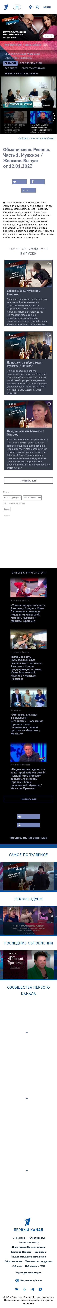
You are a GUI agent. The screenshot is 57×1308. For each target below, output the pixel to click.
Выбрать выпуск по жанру (21, 73)
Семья (7, 509)
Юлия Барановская (32, 497)
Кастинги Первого (21, 1251)
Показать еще (28, 480)
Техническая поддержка (39, 1261)
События (17, 1266)
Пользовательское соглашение (28, 1256)
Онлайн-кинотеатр (28, 1242)
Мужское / (23, 45)
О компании (19, 1237)
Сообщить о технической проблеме (36, 138)
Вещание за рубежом (31, 1280)
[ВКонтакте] (19, 181)
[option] (15, 121)
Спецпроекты (37, 1237)
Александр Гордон (12, 497)
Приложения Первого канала (28, 1247)
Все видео (40, 1251)
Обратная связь (13, 1261)
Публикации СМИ (35, 1266)
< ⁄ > (25, 190)
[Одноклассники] (37, 181)
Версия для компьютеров (28, 1273)
